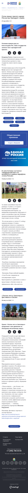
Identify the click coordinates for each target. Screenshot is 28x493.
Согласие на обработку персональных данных (14, 479)
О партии (5, 437)
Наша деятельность (12, 7)
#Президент (20, 121)
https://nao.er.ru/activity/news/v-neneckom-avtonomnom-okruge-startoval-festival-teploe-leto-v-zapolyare (14, 416)
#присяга (14, 125)
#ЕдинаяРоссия (14, 426)
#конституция (8, 118)
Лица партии (18, 437)
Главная (4, 7)
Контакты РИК (19, 439)
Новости (21, 7)
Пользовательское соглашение (14, 474)
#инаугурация (8, 121)
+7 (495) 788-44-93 (14, 451)
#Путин (20, 118)
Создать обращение (14, 143)
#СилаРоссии (7, 289)
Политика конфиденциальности (14, 475)
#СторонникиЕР (20, 289)
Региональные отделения (7, 440)
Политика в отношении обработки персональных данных (14, 478)
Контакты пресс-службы (7, 444)
